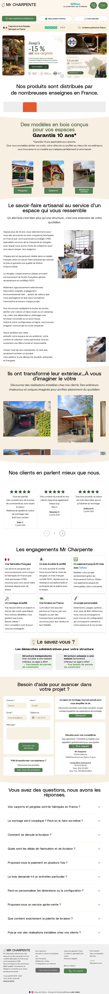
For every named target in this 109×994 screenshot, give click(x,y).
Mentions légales (70, 959)
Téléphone (34, 712)
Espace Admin (8, 981)
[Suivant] (60, 55)
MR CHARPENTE (18, 950)
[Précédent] (6, 55)
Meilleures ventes (42, 961)
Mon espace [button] (94, 951)
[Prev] (46, 533)
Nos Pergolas (40, 959)
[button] (86, 67)
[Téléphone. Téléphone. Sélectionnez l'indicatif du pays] (34, 717)
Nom (33, 700)
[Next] (62, 533)
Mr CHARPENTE (21, 5)
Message (11, 725)
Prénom (11, 700)
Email (9, 712)
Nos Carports (40, 951)
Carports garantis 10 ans (73, 951)
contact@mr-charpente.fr (80, 763)
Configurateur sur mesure (45, 964)
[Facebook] (92, 966)
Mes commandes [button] (96, 953)
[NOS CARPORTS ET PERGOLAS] (93, 5)
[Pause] (62, 76)
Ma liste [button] (93, 956)
